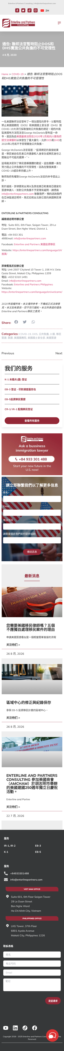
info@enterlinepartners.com (45, 3)
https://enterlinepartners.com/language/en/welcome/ (32, 291)
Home (5, 74)
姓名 (5, 492)
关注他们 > (13, 645)
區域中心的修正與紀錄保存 (28, 702)
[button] (59, 23)
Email (6, 506)
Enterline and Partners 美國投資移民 (34, 244)
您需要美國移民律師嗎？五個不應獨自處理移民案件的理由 (30, 627)
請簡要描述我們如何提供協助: (19, 533)
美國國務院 (20, 337)
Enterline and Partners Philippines (33, 284)
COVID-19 (18, 74)
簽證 (10, 337)
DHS (56, 140)
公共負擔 (44, 334)
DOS (49, 140)
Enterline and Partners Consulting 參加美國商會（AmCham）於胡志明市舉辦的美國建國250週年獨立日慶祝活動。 (32, 783)
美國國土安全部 (36, 337)
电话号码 (8, 520)
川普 (52, 334)
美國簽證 (51, 337)
